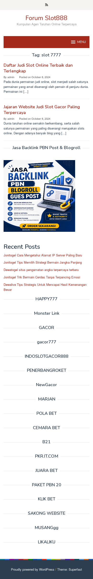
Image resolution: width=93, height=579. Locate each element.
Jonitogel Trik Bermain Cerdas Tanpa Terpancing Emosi (42, 277)
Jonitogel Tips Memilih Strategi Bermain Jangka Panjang (43, 262)
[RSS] (46, 5)
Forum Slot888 (46, 18)
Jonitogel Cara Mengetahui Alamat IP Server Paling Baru (43, 255)
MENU (81, 42)
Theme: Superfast (69, 569)
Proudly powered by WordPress (32, 569)
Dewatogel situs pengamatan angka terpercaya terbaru (41, 269)
